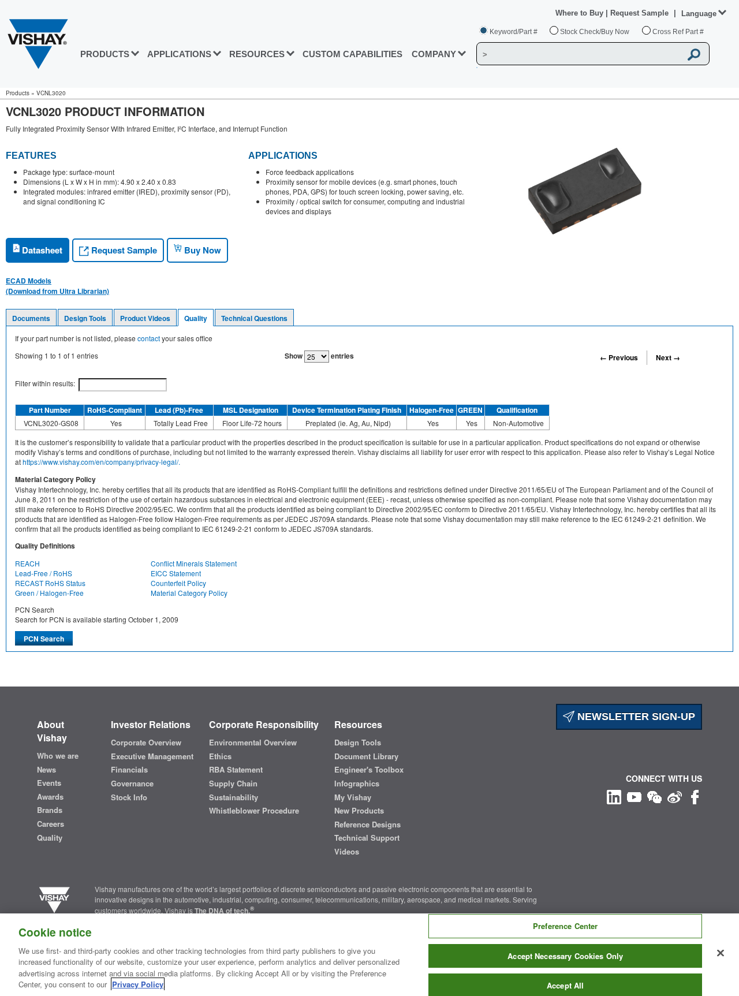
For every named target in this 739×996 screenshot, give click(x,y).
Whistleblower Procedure (254, 810)
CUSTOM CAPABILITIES (352, 54)
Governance (132, 783)
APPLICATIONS (179, 54)
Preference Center (565, 926)
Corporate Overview (146, 742)
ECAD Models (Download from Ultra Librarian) (57, 285)
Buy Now (201, 250)
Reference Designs (367, 824)
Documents (31, 318)
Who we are (58, 756)
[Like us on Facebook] (695, 796)
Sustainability (233, 797)
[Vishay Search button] (694, 54)
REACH (27, 563)
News (46, 769)
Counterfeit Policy (178, 583)
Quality (195, 318)
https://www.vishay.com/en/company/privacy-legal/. (101, 462)
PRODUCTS (104, 54)
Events (49, 783)
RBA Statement (236, 769)
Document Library (366, 756)
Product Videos (145, 318)
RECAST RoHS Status (50, 583)
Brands (49, 810)
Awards (50, 797)
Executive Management (152, 756)
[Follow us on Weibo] (674, 796)
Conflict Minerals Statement (194, 563)
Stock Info (129, 797)
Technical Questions (254, 318)
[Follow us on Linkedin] (614, 796)
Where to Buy (580, 13)
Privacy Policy (137, 984)
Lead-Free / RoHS (43, 573)
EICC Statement (176, 573)
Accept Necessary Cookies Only (565, 955)
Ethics (220, 756)
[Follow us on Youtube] (634, 796)
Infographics (356, 783)
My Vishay (352, 797)
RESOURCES (257, 54)
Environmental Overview (253, 742)
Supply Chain (233, 783)
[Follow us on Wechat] (654, 796)
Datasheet (41, 250)
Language (698, 13)
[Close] (720, 953)
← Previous (619, 357)
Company (434, 54)
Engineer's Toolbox (369, 769)
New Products (359, 810)
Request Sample (123, 250)
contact (148, 338)
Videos (346, 851)
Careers (50, 824)
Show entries (319, 355)
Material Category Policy (189, 593)
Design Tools (85, 318)
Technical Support (367, 838)
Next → (668, 357)
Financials (129, 769)
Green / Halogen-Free (49, 593)
